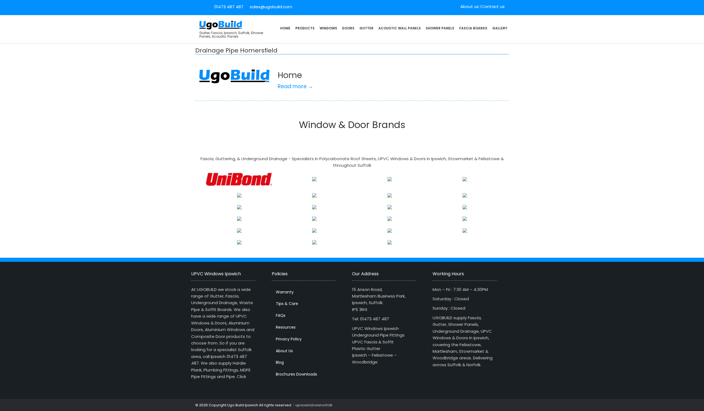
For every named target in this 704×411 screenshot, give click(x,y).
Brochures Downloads (296, 374)
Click (241, 376)
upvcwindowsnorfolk (313, 405)
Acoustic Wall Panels (399, 28)
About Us (284, 351)
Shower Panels (440, 28)
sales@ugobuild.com (270, 7)
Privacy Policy (289, 339)
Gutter (366, 28)
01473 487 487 (228, 7)
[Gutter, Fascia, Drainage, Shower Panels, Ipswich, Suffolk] (220, 24)
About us (469, 6)
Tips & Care (287, 303)
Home (285, 28)
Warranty (285, 292)
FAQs (280, 315)
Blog (280, 362)
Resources (286, 327)
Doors (348, 28)
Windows (328, 28)
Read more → (295, 86)
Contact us (493, 6)
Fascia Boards (473, 28)
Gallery (499, 28)
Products (305, 28)
